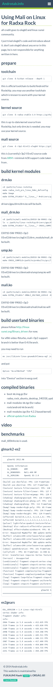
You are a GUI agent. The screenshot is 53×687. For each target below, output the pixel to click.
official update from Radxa (21, 416)
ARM (10, 158)
